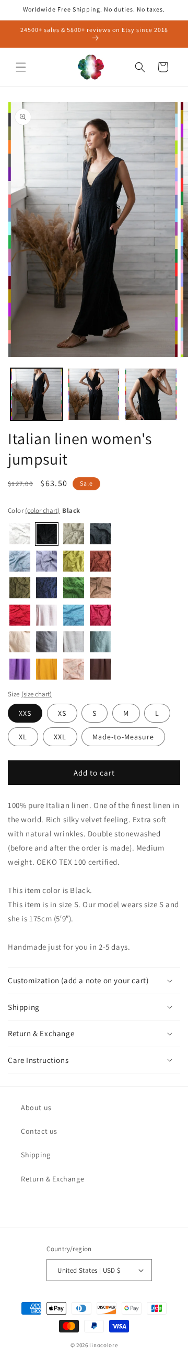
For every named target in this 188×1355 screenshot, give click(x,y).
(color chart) (42, 510)
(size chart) (36, 694)
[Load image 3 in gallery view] (151, 394)
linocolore (103, 1345)
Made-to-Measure (123, 736)
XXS (25, 713)
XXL (60, 736)
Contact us (39, 1131)
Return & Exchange (52, 1179)
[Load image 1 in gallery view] (36, 394)
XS (62, 713)
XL (23, 736)
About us (36, 1107)
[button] (20, 67)
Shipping (36, 1154)
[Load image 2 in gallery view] (94, 394)
